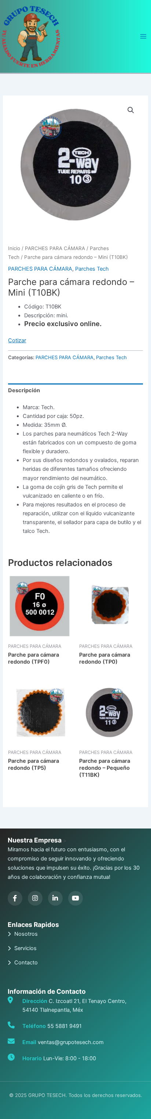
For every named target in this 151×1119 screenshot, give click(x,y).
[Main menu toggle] (143, 36)
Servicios (25, 948)
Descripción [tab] (24, 390)
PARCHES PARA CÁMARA (55, 248)
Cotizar (17, 340)
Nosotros (26, 934)
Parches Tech (92, 269)
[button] (130, 110)
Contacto (26, 962)
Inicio (14, 248)
